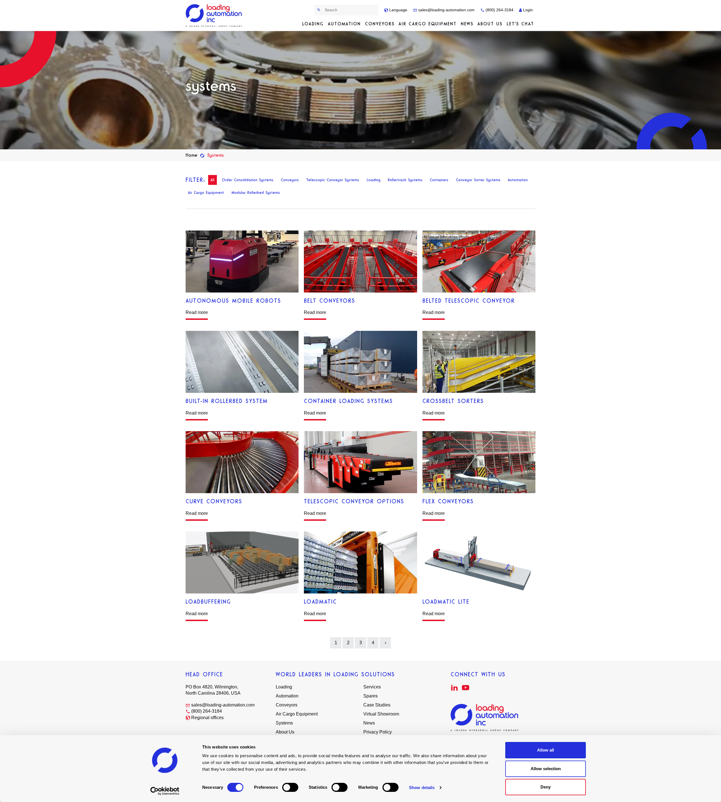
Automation (344, 23)
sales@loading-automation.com (446, 10)
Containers (439, 180)
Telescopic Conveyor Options (354, 501)
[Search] (319, 10)
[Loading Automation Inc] (215, 15)
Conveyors (380, 23)
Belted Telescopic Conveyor (468, 300)
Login (527, 10)
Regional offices (207, 717)
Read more (197, 312)
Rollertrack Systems (405, 180)
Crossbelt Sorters (453, 401)
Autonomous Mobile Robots (233, 300)
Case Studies (376, 705)
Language (397, 10)
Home (191, 155)
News (467, 23)
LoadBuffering (208, 601)
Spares (370, 696)
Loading (313, 23)
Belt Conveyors (329, 300)
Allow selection (546, 768)
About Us (489, 23)
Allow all (545, 750)
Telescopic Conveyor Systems (332, 180)
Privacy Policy (377, 732)
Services (372, 686)
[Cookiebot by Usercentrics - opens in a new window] (165, 791)
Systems (284, 723)
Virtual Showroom (381, 714)
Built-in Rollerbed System (227, 401)
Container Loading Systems (348, 401)
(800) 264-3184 (498, 10)
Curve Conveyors (214, 501)
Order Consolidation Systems (247, 180)
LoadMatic (320, 601)
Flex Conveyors (448, 501)
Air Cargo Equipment (428, 23)
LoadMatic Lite (445, 601)
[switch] (290, 787)
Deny (545, 787)
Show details (422, 787)
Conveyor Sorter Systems (478, 180)
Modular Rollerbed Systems (256, 192)
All (212, 180)
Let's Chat (520, 23)
